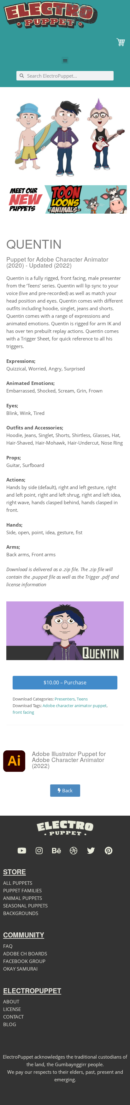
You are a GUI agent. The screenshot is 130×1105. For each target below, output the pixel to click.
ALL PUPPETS (17, 883)
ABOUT (11, 1001)
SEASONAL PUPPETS (25, 905)
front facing (23, 712)
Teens (82, 699)
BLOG (9, 1024)
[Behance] (56, 850)
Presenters (65, 699)
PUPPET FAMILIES (22, 890)
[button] (65, 60)
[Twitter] (91, 850)
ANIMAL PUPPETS (22, 898)
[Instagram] (39, 850)
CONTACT (13, 1016)
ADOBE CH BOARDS (25, 953)
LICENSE (12, 1009)
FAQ (8, 946)
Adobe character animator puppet (75, 705)
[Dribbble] (74, 850)
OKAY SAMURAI (20, 969)
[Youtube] (22, 850)
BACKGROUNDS (20, 913)
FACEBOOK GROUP (24, 961)
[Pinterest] (108, 850)
